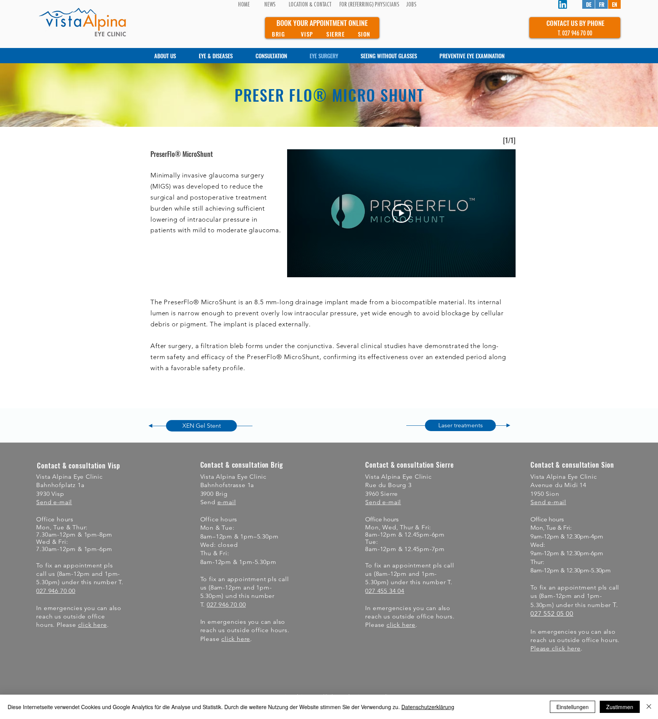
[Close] (648, 707)
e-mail (226, 502)
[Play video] (401, 213)
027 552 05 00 (551, 613)
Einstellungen (572, 707)
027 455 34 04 (384, 590)
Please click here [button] (555, 648)
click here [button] (92, 624)
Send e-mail (54, 502)
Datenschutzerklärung (427, 707)
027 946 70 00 (55, 590)
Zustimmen (619, 707)
